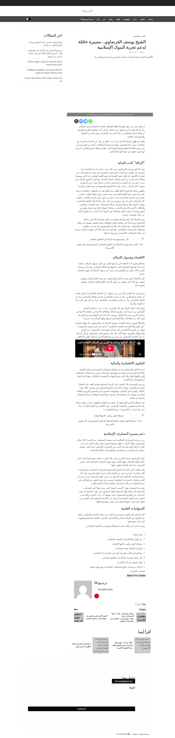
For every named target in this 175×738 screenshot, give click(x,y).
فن (104, 19)
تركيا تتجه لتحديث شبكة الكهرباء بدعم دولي (81, 645)
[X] (76, 121)
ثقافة (118, 19)
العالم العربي (136, 36)
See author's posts (105, 589)
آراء (98, 19)
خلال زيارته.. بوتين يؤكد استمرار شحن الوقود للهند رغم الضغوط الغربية (122, 645)
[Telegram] (86, 121)
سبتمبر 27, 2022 (133, 52)
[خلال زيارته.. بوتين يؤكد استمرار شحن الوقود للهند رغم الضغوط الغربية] (142, 645)
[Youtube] (125, 702)
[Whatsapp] (90, 121)
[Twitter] (120, 702)
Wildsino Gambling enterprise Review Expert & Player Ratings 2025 (44, 71)
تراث (135, 19)
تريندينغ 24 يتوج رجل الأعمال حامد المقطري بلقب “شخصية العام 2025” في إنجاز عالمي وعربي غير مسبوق (45, 53)
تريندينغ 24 (142, 52)
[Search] (23, 19)
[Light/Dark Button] (28, 19)
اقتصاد (142, 19)
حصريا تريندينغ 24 (87, 19)
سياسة (150, 19)
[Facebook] (81, 121)
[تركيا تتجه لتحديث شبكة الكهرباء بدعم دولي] (100, 645)
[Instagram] (129, 702)
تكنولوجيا (127, 19)
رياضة (111, 19)
